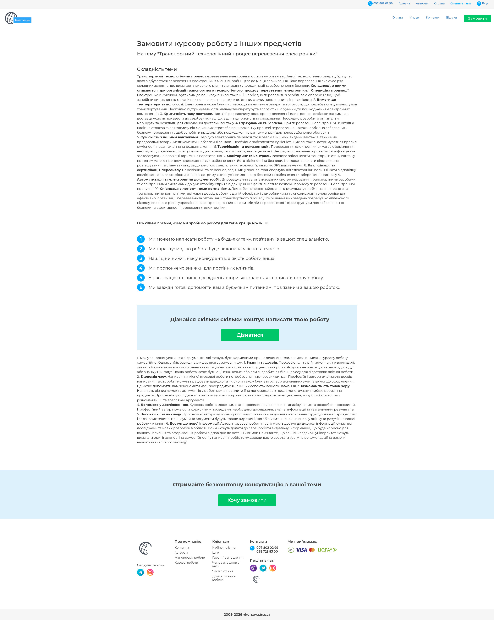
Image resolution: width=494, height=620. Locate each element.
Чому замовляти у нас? (225, 564)
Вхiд (485, 3)
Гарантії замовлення (227, 557)
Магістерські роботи (190, 557)
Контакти (432, 17)
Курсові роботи (186, 562)
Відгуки (451, 17)
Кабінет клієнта (224, 547)
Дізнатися (250, 335)
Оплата (439, 3)
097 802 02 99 (383, 3)
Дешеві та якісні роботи (224, 577)
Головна (404, 3)
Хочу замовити (247, 500)
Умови (414, 17)
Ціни (215, 552)
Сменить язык (460, 3)
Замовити (477, 18)
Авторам (422, 3)
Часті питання (222, 571)
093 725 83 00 (267, 551)
